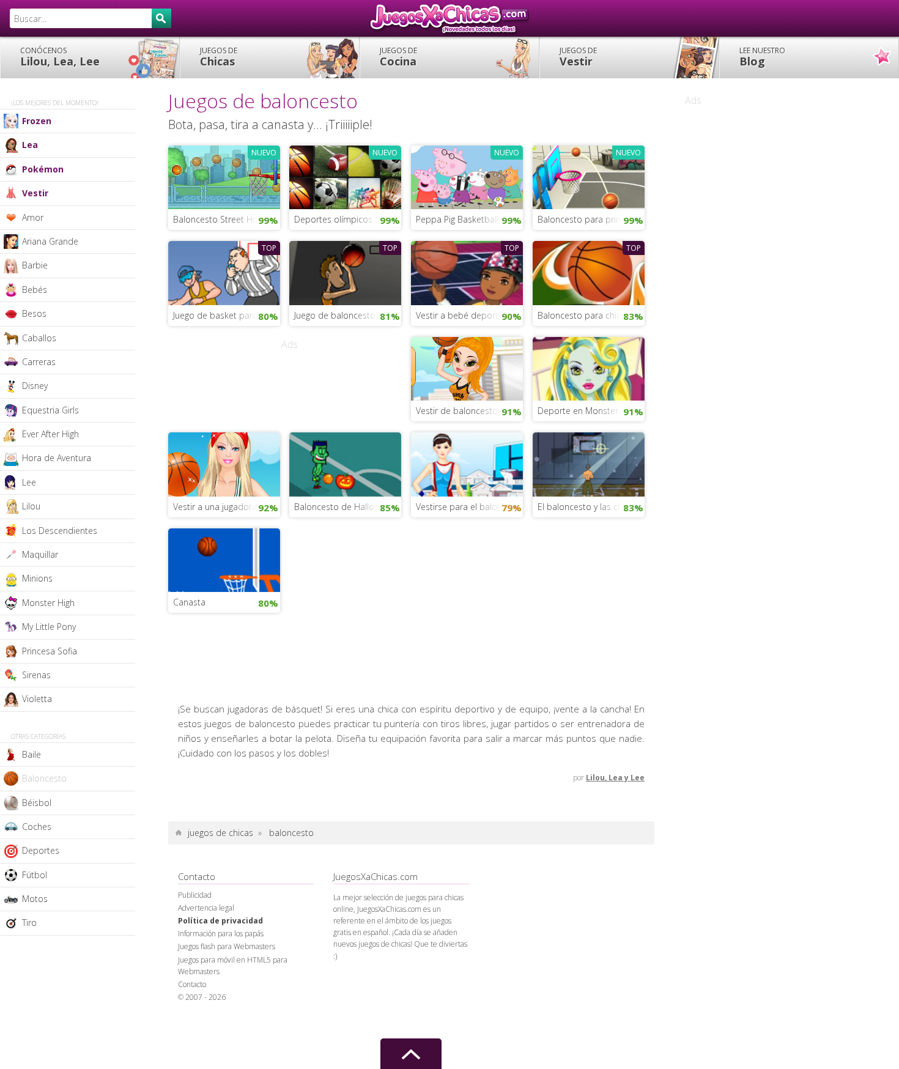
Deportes (40, 850)
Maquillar (40, 554)
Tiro (29, 922)
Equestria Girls (50, 410)
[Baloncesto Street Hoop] (224, 176)
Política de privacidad (220, 920)
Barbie (35, 265)
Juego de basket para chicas (226, 315)
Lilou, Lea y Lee (615, 777)
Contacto (192, 984)
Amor (32, 217)
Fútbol (34, 875)
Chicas (218, 56)
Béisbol (36, 802)
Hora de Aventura (56, 458)
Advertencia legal (206, 908)
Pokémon (43, 169)
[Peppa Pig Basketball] (467, 176)
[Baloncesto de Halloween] (345, 463)
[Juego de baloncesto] (345, 271)
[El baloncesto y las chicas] (589, 463)
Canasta (189, 602)
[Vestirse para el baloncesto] (467, 463)
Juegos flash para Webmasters (226, 946)
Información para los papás (221, 933)
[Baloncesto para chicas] (589, 271)
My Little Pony (49, 626)
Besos (34, 313)
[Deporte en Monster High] (589, 367)
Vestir (578, 56)
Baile (31, 754)
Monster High (48, 602)
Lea (30, 144)
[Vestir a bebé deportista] (467, 271)
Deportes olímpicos (333, 219)
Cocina (398, 56)
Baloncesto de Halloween (344, 506)
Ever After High (50, 434)
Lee (29, 482)
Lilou (31, 506)
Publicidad (195, 895)
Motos (35, 898)
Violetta (37, 699)
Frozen (36, 121)
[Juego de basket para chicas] (224, 271)
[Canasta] (224, 559)
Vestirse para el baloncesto (469, 506)
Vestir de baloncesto (457, 410)
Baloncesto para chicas (584, 315)
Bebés (34, 289)
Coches (36, 826)
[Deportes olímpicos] (345, 176)
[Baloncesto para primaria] (589, 176)
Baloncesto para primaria (588, 219)
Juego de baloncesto (335, 315)
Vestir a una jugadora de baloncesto (226, 506)
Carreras (39, 362)
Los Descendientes (59, 530)
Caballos (39, 338)
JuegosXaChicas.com (449, 18)
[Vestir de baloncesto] (467, 367)
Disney (35, 385)
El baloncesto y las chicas (588, 506)
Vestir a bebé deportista (464, 315)
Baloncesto (44, 778)
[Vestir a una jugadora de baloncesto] (224, 463)
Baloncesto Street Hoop (221, 219)
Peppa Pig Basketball (457, 219)
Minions (37, 578)
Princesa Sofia (49, 651)
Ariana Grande (50, 241)
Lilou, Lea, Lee (60, 56)
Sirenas (36, 675)
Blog (762, 56)
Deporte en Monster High (588, 410)
